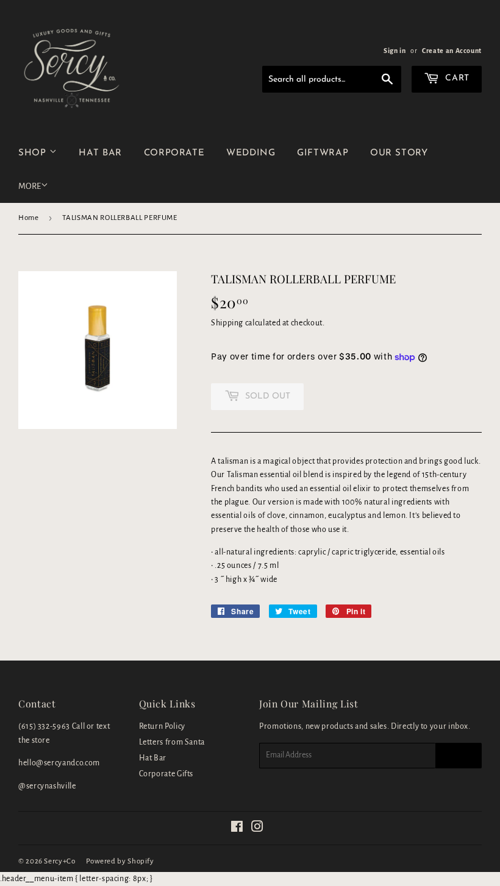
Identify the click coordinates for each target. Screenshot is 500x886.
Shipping (227, 323)
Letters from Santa (172, 742)
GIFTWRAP (322, 153)
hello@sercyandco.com (59, 763)
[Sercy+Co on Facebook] (237, 828)
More (29, 186)
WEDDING (250, 153)
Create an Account (452, 50)
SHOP (33, 153)
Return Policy (162, 726)
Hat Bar (152, 758)
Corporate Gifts (166, 774)
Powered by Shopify (120, 861)
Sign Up (458, 755)
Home (28, 218)
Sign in (394, 50)
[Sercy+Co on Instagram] (257, 828)
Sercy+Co (59, 861)
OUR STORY (399, 153)
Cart (456, 78)
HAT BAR (100, 153)
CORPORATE (174, 153)
